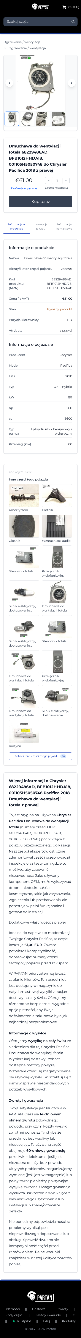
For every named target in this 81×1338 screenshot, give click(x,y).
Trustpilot (23, 1321)
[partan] (40, 1296)
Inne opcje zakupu (40, 226)
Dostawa (38, 1309)
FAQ (46, 1321)
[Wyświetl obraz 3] (43, 119)
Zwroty (62, 1309)
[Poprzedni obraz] (9, 83)
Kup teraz (40, 201)
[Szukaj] (73, 21)
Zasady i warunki (48, 1315)
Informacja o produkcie (16, 226)
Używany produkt (59, 309)
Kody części (14, 1315)
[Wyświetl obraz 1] (12, 119)
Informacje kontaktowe (64, 226)
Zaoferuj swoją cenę (24, 188)
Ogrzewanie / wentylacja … (23, 42)
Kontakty (69, 1321)
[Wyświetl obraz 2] (27, 119)
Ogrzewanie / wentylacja (27, 48)
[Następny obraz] (72, 83)
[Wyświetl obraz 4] (58, 119)
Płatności (13, 1309)
